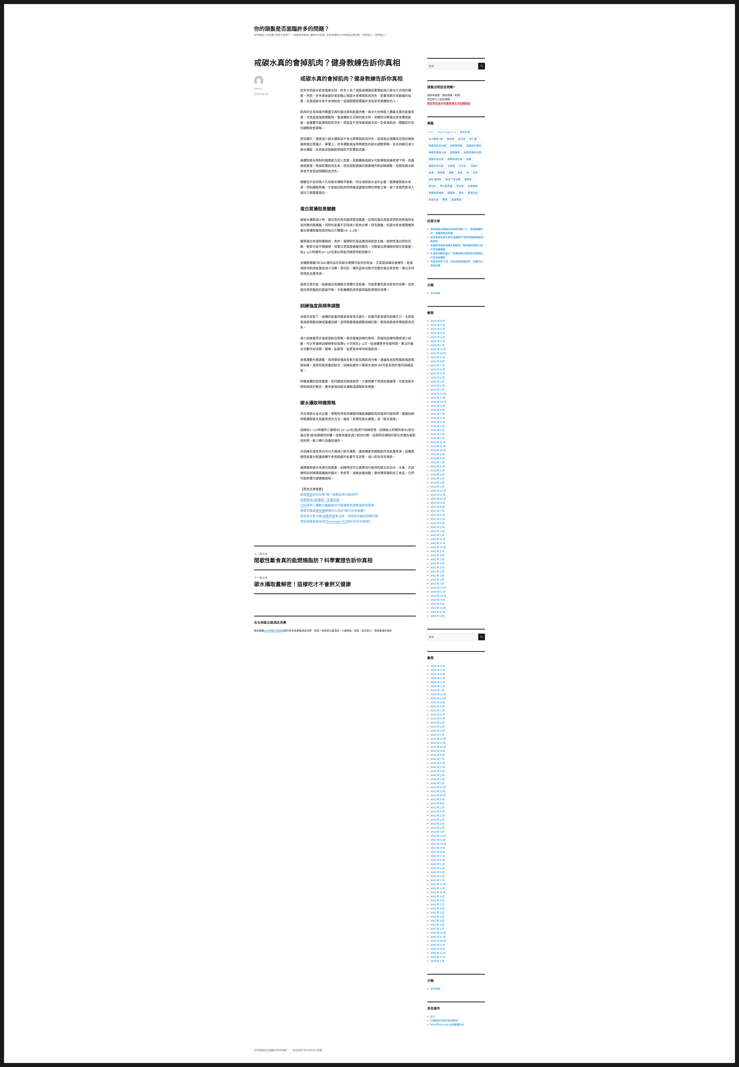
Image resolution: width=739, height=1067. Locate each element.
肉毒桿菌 (473, 185)
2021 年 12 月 (438, 539)
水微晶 (451, 165)
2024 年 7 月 (437, 414)
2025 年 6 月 (437, 369)
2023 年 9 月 (437, 454)
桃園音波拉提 (436, 159)
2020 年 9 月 (437, 599)
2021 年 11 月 (437, 543)
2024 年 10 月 (438, 401)
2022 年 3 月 (437, 527)
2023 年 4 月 (437, 474)
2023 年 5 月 (437, 470)
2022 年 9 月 (437, 502)
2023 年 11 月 (437, 446)
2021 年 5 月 (437, 567)
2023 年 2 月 (437, 482)
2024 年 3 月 (437, 430)
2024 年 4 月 (437, 426)
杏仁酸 (473, 138)
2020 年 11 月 (438, 591)
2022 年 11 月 (438, 494)
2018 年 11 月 (437, 612)
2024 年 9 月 (437, 405)
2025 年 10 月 (438, 353)
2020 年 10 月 (438, 595)
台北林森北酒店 (273, 630)
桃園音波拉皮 (454, 159)
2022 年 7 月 (437, 511)
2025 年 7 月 (437, 365)
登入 (432, 1016)
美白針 (432, 185)
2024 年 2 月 (437, 434)
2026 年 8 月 (437, 321)
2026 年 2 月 (437, 341)
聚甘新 (460, 185)
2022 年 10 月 (438, 498)
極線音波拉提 (436, 165)
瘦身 (460, 172)
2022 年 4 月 (437, 523)
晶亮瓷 (462, 138)
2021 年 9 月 (437, 551)
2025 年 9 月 (437, 357)
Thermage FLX (447, 132)
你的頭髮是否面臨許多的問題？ (291, 29)
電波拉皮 (473, 192)
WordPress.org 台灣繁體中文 (447, 1024)
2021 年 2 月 (437, 579)
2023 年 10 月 (438, 450)
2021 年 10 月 (438, 547)
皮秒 (475, 172)
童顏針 (468, 179)
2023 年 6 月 (437, 466)
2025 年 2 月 (437, 385)
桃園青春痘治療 (472, 152)
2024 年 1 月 (437, 438)
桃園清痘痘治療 (437, 145)
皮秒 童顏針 (435, 179)
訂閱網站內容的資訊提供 (444, 1020)
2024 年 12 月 (438, 393)
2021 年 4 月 (437, 571)
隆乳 (461, 192)
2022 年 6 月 (437, 515)
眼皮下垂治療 (453, 179)
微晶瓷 (450, 138)
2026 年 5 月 (437, 333)
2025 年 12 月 (438, 349)
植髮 (468, 159)
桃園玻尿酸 (456, 145)
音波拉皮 (434, 199)
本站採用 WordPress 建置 (307, 1050)
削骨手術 (465, 132)
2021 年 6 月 (437, 563)
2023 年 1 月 (437, 486)
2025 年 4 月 (437, 377)
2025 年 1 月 (437, 389)
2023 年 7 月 (437, 462)
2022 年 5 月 (437, 519)
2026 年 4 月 (437, 337)
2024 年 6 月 (437, 418)
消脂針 (474, 165)
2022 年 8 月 (437, 506)
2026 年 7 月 (437, 325)
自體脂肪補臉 (436, 192)
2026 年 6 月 (437, 329)
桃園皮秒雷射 (473, 145)
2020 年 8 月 (437, 603)
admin (258, 88)
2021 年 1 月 (437, 583)
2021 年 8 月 (437, 555)
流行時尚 (435, 293)
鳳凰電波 (456, 199)
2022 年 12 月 (438, 490)
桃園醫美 (455, 152)
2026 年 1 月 (437, 345)
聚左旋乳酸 (446, 185)
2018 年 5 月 (437, 616)
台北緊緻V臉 (436, 138)
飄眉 (444, 199)
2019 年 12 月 (438, 608)
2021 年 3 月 (437, 575)
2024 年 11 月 (438, 397)
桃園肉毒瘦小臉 (437, 152)
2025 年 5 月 (437, 373)
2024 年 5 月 (437, 422)
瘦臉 (451, 172)
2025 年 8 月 (437, 361)
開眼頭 (451, 192)
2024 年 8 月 (437, 409)
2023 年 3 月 (437, 478)
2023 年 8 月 (437, 458)
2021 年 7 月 (437, 559)
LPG (431, 132)
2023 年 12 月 (438, 442)
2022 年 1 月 (437, 535)
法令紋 (462, 165)
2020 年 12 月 (438, 587)
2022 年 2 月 (437, 531)
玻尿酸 (441, 172)
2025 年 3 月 (437, 381)
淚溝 (431, 172)
